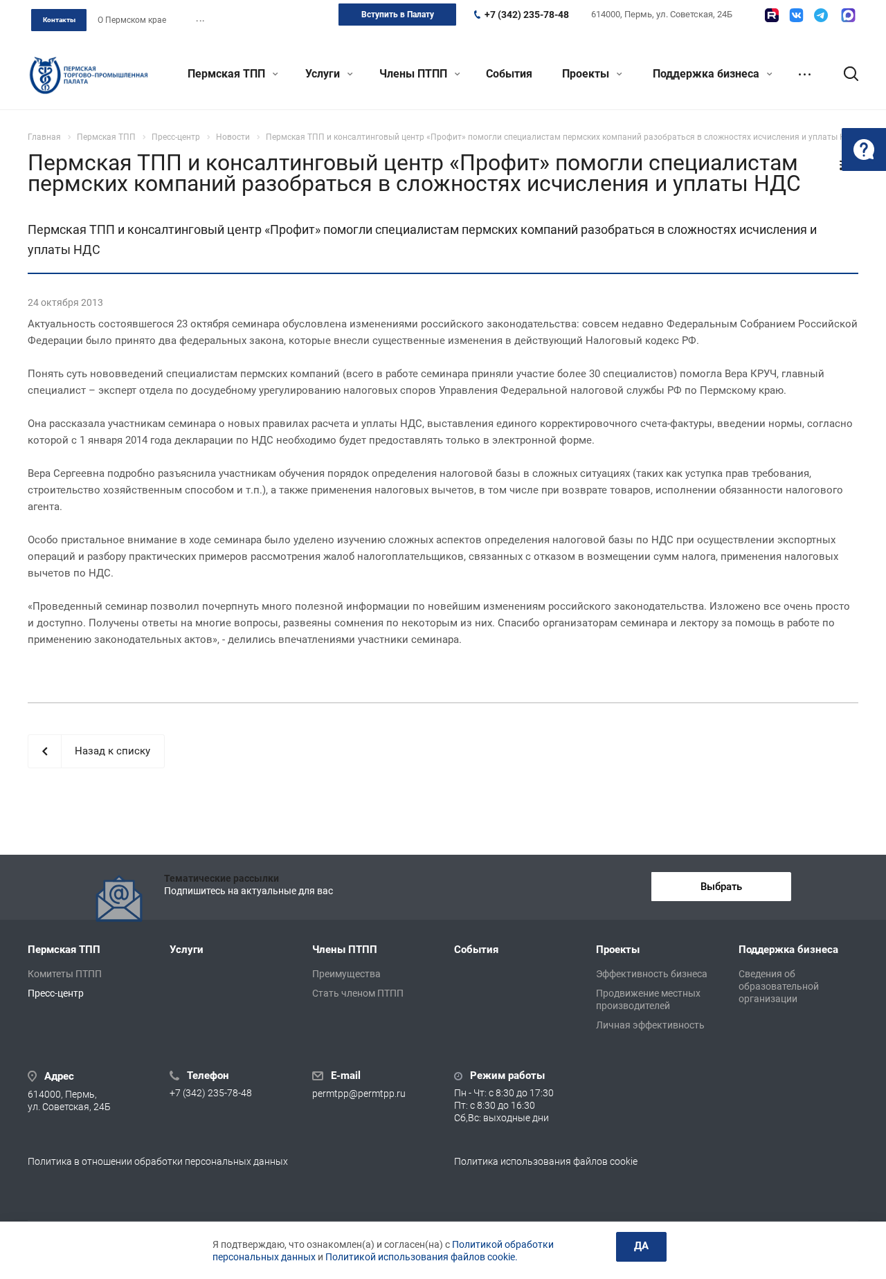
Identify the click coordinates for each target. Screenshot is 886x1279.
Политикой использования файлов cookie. (421, 1256)
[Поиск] (844, 74)
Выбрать (721, 886)
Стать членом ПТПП (358, 993)
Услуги (324, 73)
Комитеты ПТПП (65, 973)
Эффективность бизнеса (651, 973)
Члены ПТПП (414, 73)
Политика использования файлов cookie (546, 1161)
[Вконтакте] (796, 15)
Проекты (587, 73)
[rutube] (772, 15)
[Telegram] (821, 15)
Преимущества (346, 973)
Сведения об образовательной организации (779, 986)
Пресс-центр (56, 993)
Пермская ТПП (228, 73)
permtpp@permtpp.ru (359, 1094)
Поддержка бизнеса (707, 73)
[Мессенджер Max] (848, 15)
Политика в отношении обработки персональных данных (158, 1161)
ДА (641, 1246)
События (509, 73)
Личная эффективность (650, 1025)
